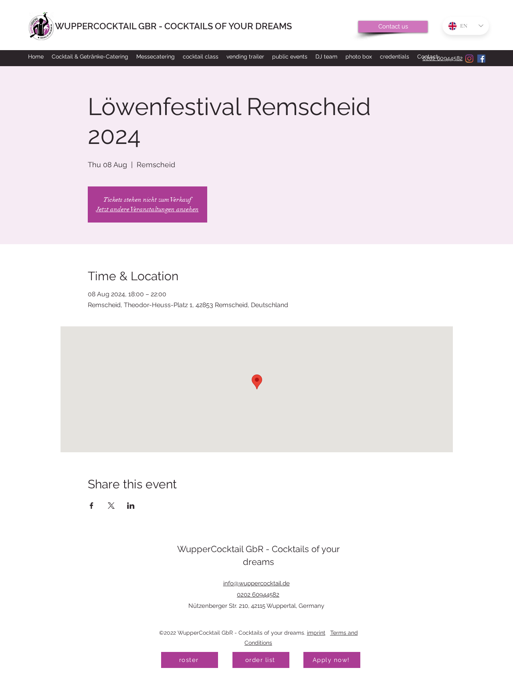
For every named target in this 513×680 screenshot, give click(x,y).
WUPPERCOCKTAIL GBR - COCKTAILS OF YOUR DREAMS (173, 26)
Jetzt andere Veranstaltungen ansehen (147, 209)
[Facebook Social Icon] (481, 59)
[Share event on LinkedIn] (131, 505)
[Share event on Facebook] (91, 505)
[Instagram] (469, 59)
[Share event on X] (111, 505)
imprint (316, 632)
